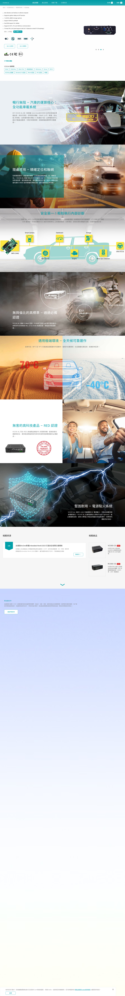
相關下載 (54, 3)
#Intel (6, 69)
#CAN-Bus (13, 69)
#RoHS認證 (31, 72)
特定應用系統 (10, 7)
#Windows (38, 69)
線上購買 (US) (18, 31)
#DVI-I (51, 69)
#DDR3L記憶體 (9, 72)
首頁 (4, 7)
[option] (100, 30)
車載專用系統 (19, 7)
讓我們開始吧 (11, 612)
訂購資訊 (64, 3)
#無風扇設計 (29, 69)
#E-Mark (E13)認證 (20, 72)
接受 (10, 993)
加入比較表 (9, 46)
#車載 (45, 72)
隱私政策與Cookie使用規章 (82, 989)
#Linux (45, 69)
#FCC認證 (39, 72)
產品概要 (35, 3)
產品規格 (45, 3)
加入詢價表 (22, 46)
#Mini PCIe (21, 69)
